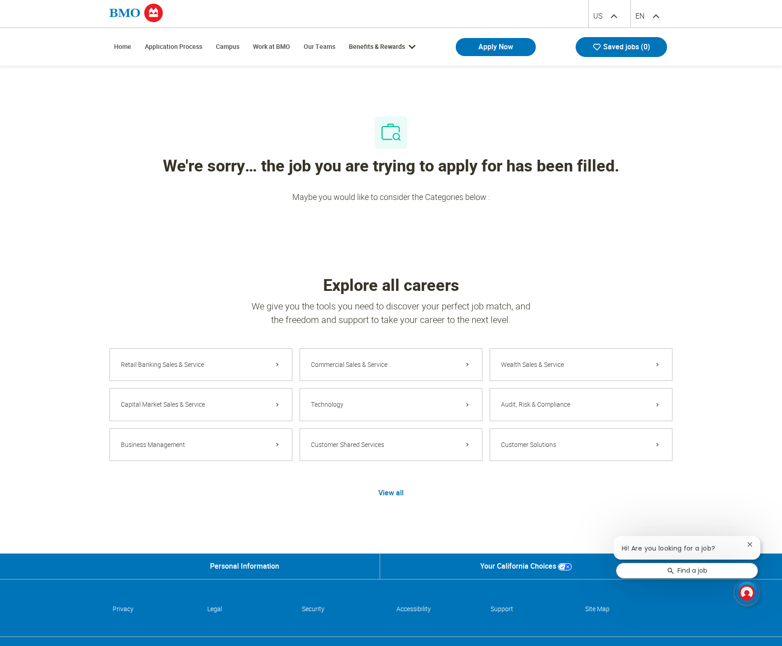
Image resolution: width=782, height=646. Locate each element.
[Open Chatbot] (746, 592)
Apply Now (495, 47)
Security (313, 609)
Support (502, 609)
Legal (214, 609)
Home (122, 46)
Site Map (597, 609)
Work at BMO (271, 46)
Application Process (173, 46)
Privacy (123, 609)
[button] (391, 493)
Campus (227, 46)
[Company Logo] (136, 12)
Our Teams (319, 46)
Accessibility (413, 609)
